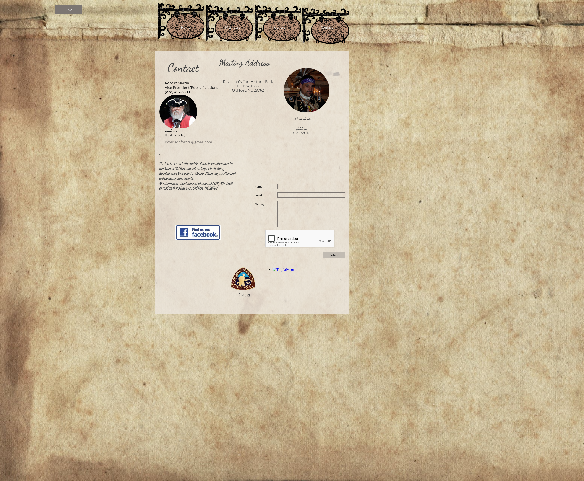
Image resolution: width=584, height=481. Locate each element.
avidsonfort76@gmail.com (189, 142)
